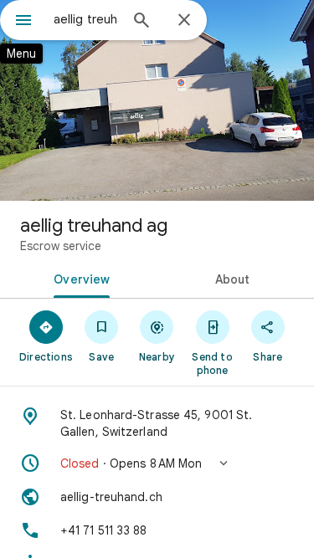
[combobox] (86, 19)
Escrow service (60, 245)
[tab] (78, 278)
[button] (157, 463)
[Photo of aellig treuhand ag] (157, 100)
